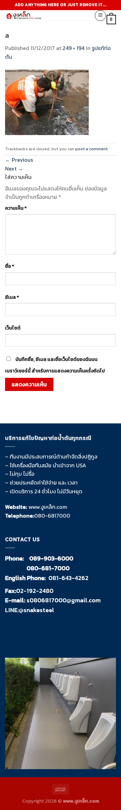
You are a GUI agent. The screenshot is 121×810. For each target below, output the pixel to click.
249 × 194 (73, 48)
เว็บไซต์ (13, 328)
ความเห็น (16, 208)
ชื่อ (9, 266)
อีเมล (12, 297)
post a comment (91, 149)
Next (14, 168)
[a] (47, 101)
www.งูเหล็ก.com (48, 507)
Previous (19, 160)
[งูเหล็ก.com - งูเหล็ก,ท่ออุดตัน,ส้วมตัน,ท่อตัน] (44, 15)
